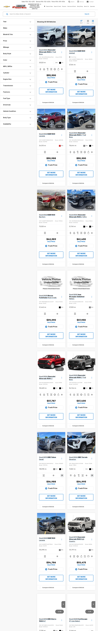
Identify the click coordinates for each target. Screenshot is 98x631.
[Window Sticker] (62, 475)
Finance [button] (64, 6)
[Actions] (61, 52)
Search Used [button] (57, 6)
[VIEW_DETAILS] (51, 281)
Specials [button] (92, 6)
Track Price (52, 82)
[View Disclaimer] (62, 69)
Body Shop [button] (80, 6)
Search (87, 14)
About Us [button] (86, 6)
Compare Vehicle (48, 102)
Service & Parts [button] (71, 6)
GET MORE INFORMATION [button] (51, 91)
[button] (63, 36)
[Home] (44, 6)
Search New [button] (49, 6)
